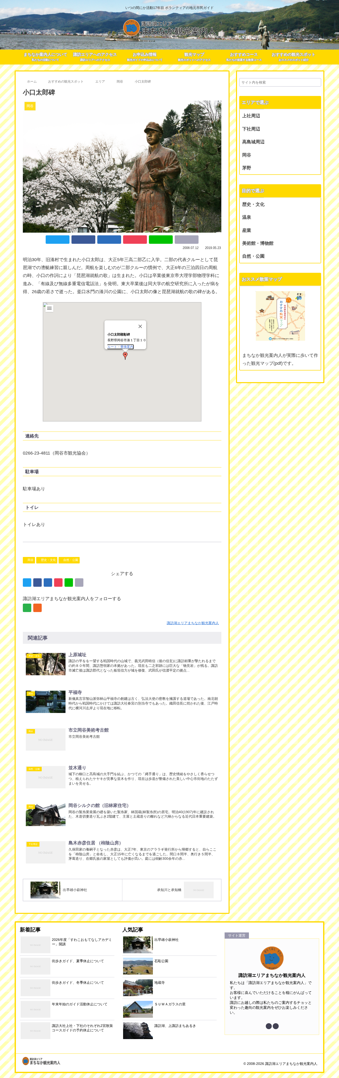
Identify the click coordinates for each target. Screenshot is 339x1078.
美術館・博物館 (257, 243)
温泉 (246, 217)
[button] (125, 356)
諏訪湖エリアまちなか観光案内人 (271, 975)
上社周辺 (251, 115)
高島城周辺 (253, 141)
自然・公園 (70, 560)
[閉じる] (140, 326)
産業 (246, 230)
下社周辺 (251, 128)
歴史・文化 (48, 560)
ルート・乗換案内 (120, 347)
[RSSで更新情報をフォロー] (37, 608)
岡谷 (31, 560)
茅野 (246, 167)
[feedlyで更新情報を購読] (27, 608)
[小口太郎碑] (109, 239)
